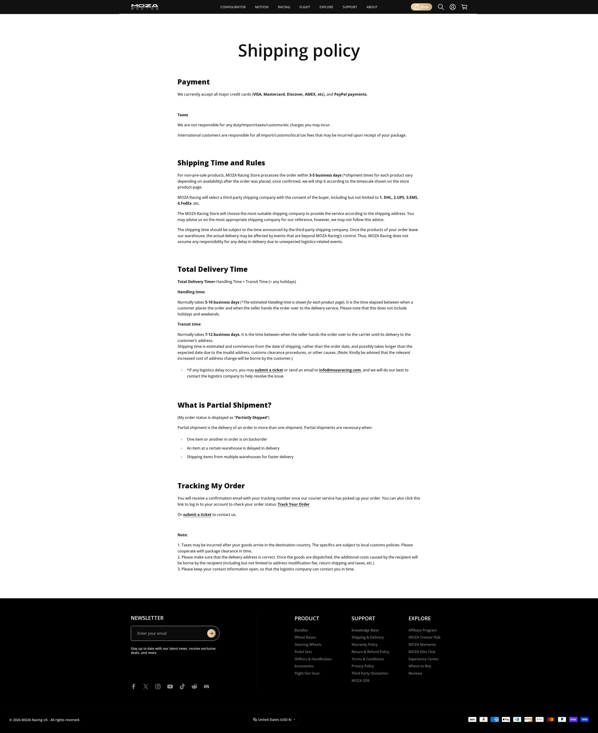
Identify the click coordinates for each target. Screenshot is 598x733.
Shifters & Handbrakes (313, 659)
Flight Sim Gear (307, 673)
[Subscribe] (211, 633)
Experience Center (424, 659)
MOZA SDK (361, 680)
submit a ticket (197, 514)
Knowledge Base (365, 630)
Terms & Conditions (368, 659)
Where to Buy (420, 666)
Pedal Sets (303, 652)
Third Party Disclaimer (370, 673)
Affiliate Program (423, 630)
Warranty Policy (365, 644)
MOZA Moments (422, 644)
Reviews (415, 673)
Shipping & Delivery (368, 637)
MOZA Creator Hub (424, 637)
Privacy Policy (363, 666)
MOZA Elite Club (422, 652)
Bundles (301, 630)
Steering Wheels (308, 644)
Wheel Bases (305, 637)
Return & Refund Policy (370, 652)
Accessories (304, 666)
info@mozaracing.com (340, 370)
